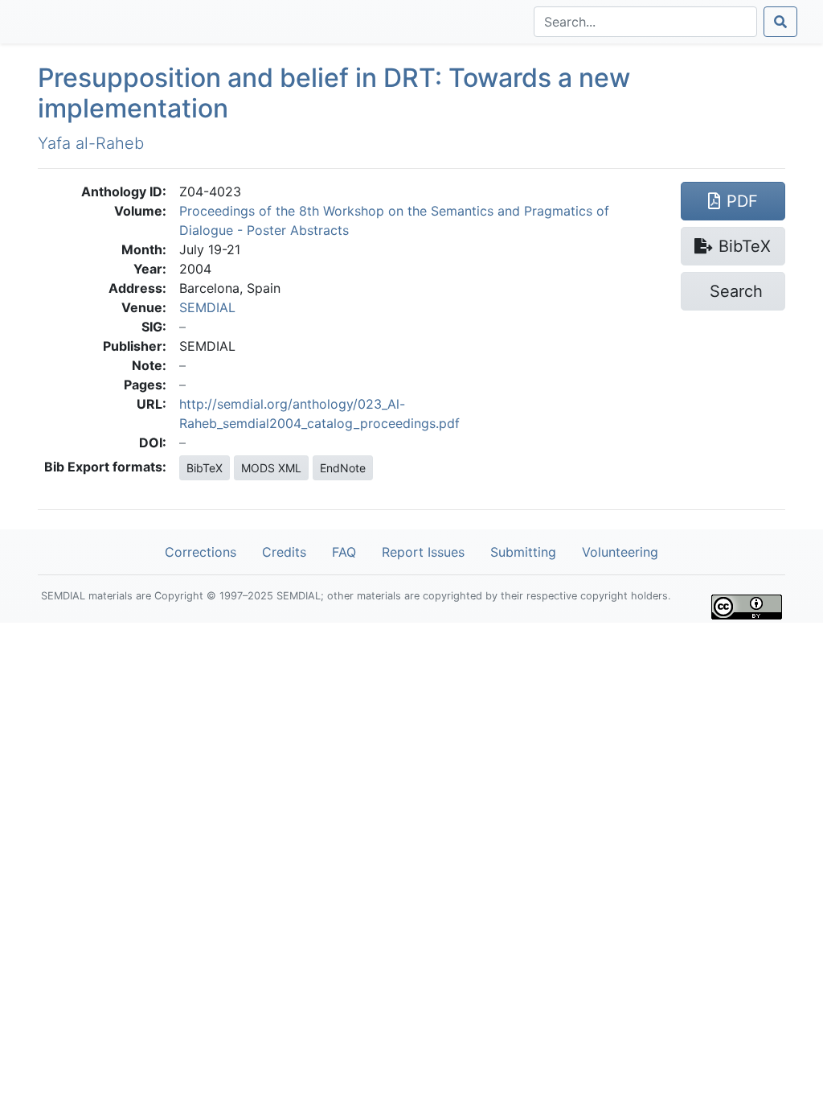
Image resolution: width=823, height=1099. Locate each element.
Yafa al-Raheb (91, 143)
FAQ (344, 552)
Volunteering (620, 552)
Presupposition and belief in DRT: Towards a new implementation (334, 93)
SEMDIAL (207, 307)
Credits (284, 552)
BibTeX (204, 468)
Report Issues (423, 552)
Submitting (523, 552)
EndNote (343, 468)
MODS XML (271, 468)
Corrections (200, 552)
